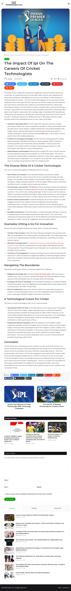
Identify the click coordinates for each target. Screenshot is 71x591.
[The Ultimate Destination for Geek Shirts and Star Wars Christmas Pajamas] (9, 558)
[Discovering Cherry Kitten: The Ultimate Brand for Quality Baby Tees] (9, 542)
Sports (12, 55)
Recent (12, 508)
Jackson (10, 79)
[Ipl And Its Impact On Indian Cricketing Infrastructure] (57, 427)
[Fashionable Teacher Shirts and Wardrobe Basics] (9, 575)
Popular (34, 508)
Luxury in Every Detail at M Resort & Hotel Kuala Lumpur (35, 515)
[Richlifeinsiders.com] (14, 3)
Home (7, 55)
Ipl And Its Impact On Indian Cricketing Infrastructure (55, 436)
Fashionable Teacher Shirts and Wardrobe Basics (33, 573)
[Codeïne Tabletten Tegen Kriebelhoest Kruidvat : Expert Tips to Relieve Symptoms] (13, 428)
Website (39, 487)
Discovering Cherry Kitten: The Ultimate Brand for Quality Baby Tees (39, 540)
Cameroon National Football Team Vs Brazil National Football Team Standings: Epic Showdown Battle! (35, 437)
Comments (57, 508)
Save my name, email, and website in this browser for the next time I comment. (29, 494)
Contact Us (66, 587)
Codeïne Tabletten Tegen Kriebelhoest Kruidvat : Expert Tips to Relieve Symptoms (13, 438)
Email (6, 487)
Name (6, 480)
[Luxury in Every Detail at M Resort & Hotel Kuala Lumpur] (9, 517)
